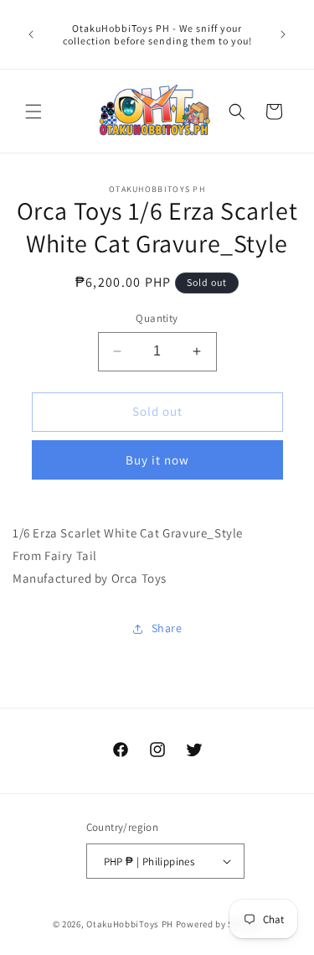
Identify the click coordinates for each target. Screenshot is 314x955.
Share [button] (167, 628)
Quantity (157, 318)
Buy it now (157, 460)
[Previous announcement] (31, 34)
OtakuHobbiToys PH (129, 924)
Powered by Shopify (219, 924)
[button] (33, 111)
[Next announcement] (283, 34)
